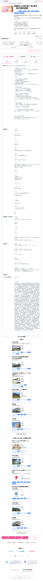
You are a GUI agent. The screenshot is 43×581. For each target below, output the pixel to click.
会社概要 (8, 542)
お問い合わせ (33, 542)
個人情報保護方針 (21, 542)
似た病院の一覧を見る (21, 532)
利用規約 (14, 542)
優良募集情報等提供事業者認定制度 (15, 562)
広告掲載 (27, 542)
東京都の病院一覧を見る (21, 434)
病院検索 (5, 3)
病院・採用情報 (9, 56)
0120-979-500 (28, 569)
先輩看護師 (22, 56)
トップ (1, 3)
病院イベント (36, 56)
